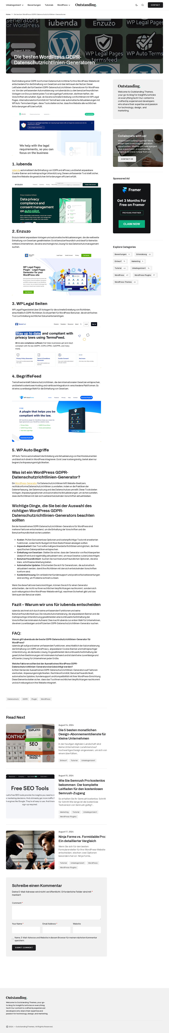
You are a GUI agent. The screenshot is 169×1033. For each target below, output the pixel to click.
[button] (136, 4)
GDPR (25, 699)
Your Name (18, 923)
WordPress (45, 699)
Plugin (34, 699)
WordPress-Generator (26, 483)
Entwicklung (143, 254)
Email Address (50, 923)
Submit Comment (24, 948)
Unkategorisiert (88, 760)
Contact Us (127, 159)
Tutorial (74, 760)
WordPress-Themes (125, 282)
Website (77, 923)
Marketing (64, 812)
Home (8, 14)
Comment (17, 903)
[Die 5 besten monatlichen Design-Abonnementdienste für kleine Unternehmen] (30, 743)
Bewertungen (122, 254)
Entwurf (63, 760)
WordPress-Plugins (68, 816)
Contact (155, 5)
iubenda (16, 170)
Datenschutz (13, 699)
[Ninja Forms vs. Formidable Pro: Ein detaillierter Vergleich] (30, 850)
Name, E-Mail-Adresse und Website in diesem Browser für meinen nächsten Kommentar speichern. (56, 939)
